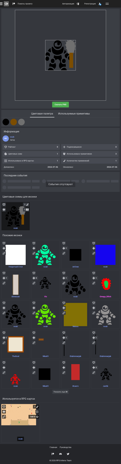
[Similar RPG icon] (15, 255)
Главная (53, 447)
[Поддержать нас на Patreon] (53, 454)
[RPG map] (20, 423)
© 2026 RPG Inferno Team (60, 460)
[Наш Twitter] (68, 454)
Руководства (65, 447)
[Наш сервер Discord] (60, 454)
